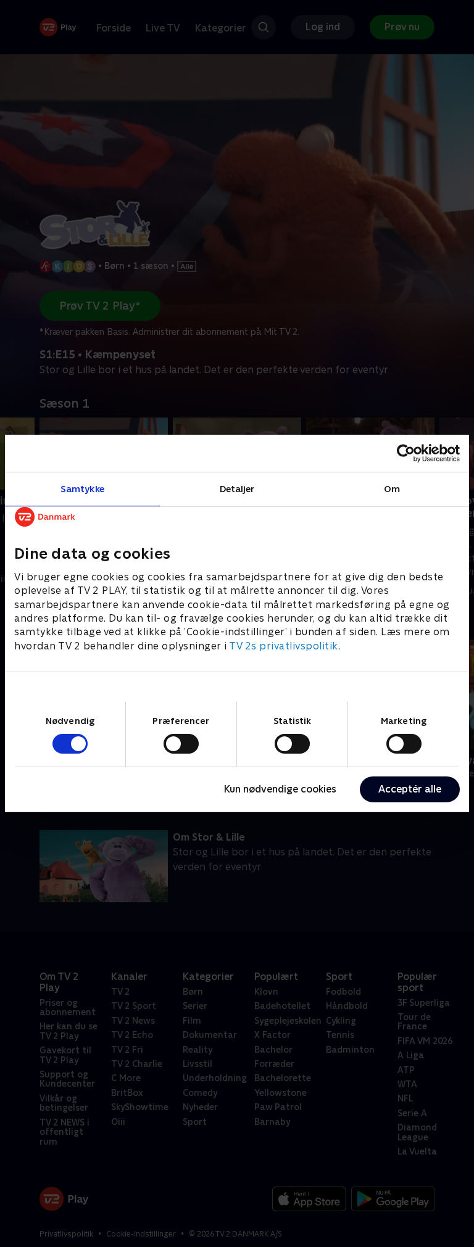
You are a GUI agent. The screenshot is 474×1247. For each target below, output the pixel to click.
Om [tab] (392, 489)
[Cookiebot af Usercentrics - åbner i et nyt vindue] (406, 453)
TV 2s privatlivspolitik (283, 646)
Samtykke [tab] (82, 489)
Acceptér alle (409, 789)
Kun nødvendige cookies (280, 789)
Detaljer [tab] (237, 489)
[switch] (181, 744)
